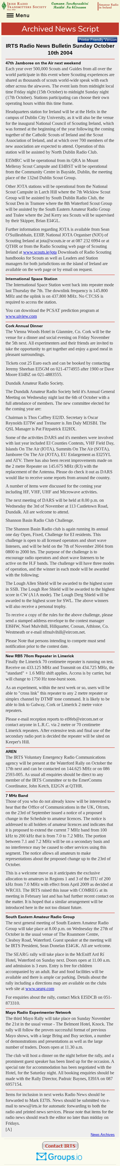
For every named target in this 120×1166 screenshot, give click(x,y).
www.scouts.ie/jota (40, 252)
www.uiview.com (21, 316)
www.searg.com (39, 988)
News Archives (103, 1135)
